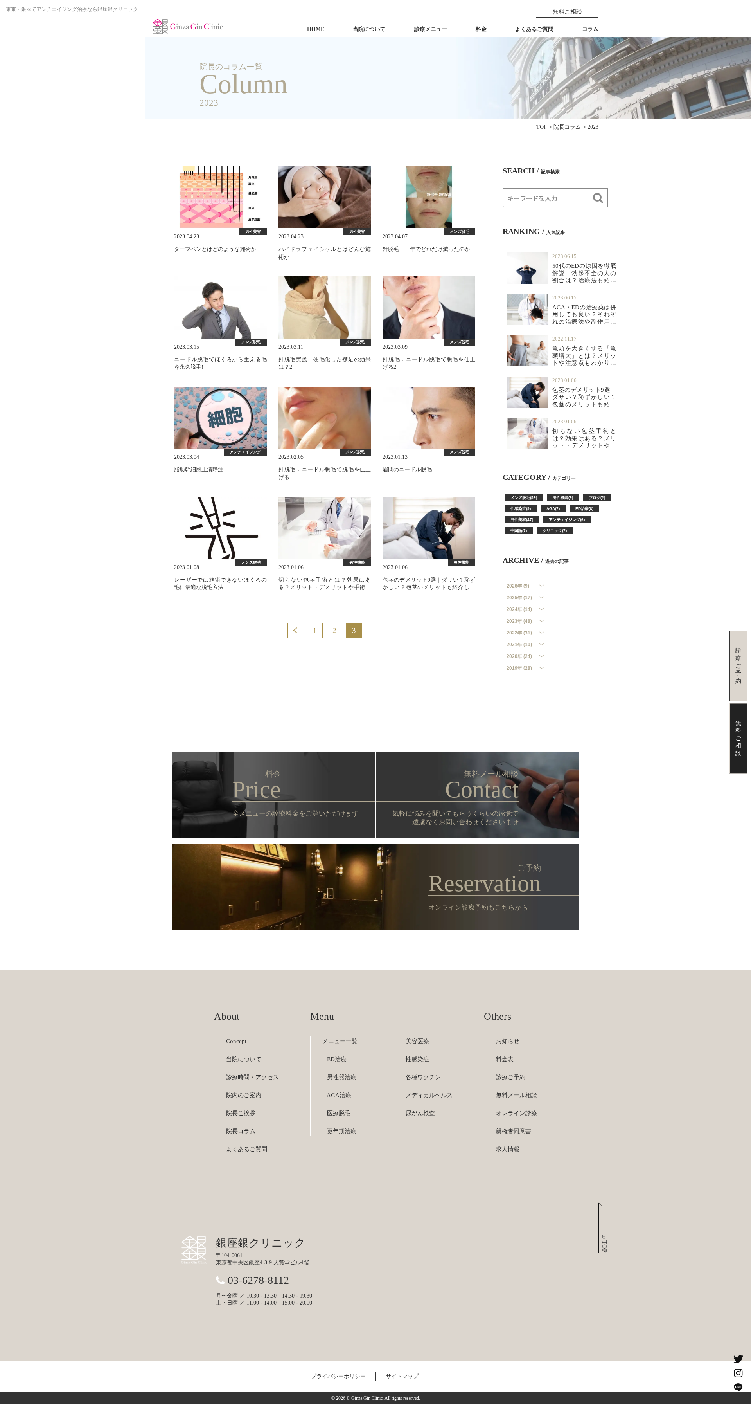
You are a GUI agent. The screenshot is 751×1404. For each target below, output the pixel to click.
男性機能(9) (563, 498)
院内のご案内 (243, 1095)
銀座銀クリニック (260, 1243)
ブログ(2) (597, 498)
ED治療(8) (584, 508)
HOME (315, 29)
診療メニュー (430, 29)
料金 (481, 29)
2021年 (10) (519, 644)
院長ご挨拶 (240, 1113)
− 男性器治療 (339, 1077)
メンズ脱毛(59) (523, 498)
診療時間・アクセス (252, 1077)
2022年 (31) (519, 633)
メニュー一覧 (340, 1041)
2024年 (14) (519, 609)
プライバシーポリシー (338, 1376)
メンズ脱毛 (459, 231)
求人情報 (507, 1149)
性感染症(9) (520, 508)
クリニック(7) (555, 530)
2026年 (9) (518, 586)
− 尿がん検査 (418, 1113)
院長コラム (240, 1131)
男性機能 (357, 562)
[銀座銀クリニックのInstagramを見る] (738, 1373)
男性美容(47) (521, 519)
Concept (236, 1041)
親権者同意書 (513, 1131)
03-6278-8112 (258, 1280)
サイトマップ (402, 1376)
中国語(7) (518, 530)
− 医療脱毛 (336, 1113)
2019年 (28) (519, 668)
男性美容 (253, 231)
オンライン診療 (516, 1113)
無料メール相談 (516, 1095)
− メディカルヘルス (427, 1095)
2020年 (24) (519, 656)
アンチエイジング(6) (567, 519)
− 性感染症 (415, 1059)
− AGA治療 (336, 1095)
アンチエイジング (245, 452)
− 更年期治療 (339, 1131)
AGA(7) (553, 508)
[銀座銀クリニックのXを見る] (738, 1359)
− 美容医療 (415, 1041)
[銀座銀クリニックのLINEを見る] (738, 1387)
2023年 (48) (519, 621)
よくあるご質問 (534, 29)
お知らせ (507, 1041)
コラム (590, 29)
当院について (369, 29)
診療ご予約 (510, 1077)
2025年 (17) (519, 597)
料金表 (505, 1059)
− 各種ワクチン (421, 1077)
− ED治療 (334, 1059)
